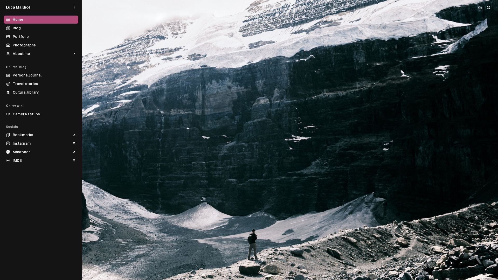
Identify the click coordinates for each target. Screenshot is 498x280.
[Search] (489, 7)
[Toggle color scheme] (480, 7)
